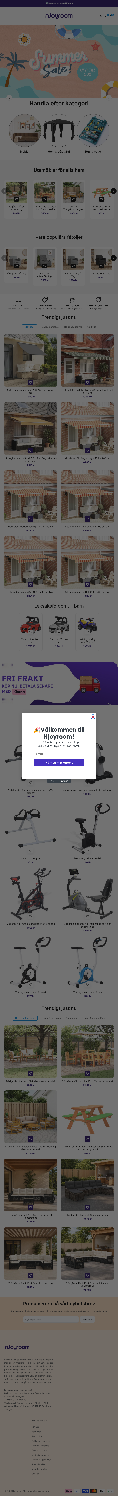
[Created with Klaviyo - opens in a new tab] (59, 781)
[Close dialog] (93, 717)
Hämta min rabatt (59, 762)
